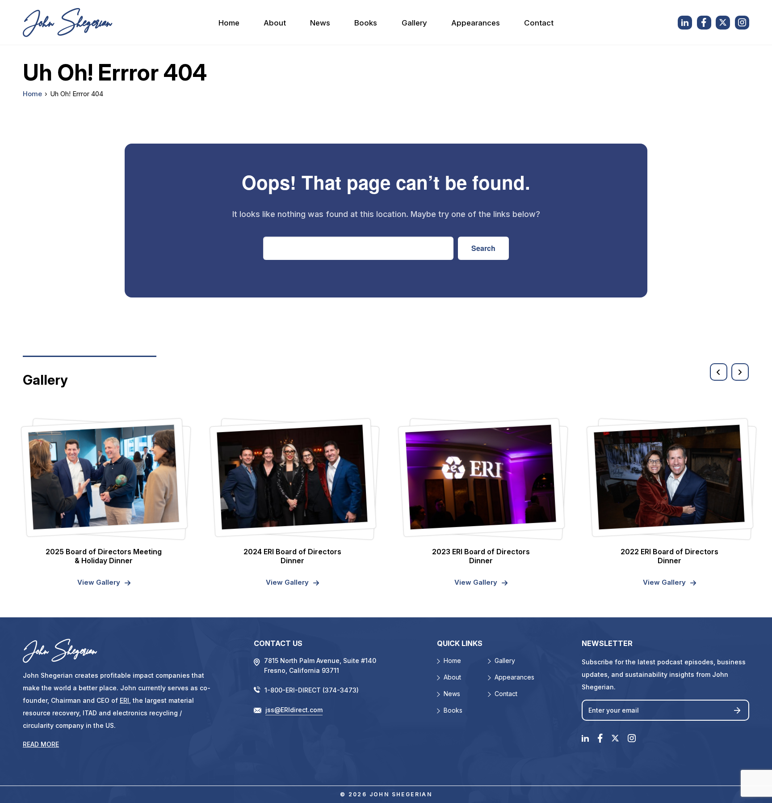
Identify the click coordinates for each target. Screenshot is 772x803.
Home (228, 22)
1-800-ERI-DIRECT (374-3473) (311, 690)
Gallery (414, 22)
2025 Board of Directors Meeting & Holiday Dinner (104, 556)
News (320, 22)
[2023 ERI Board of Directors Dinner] (481, 477)
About (275, 22)
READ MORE (41, 744)
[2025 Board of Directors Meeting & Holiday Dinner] (104, 477)
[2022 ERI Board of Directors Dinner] (669, 477)
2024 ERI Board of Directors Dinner (292, 556)
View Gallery (98, 582)
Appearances (475, 22)
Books (365, 22)
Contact (539, 22)
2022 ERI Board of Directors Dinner (669, 556)
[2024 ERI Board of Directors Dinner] (292, 477)
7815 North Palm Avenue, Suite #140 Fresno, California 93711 (320, 665)
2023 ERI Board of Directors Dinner (481, 556)
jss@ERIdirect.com (294, 710)
